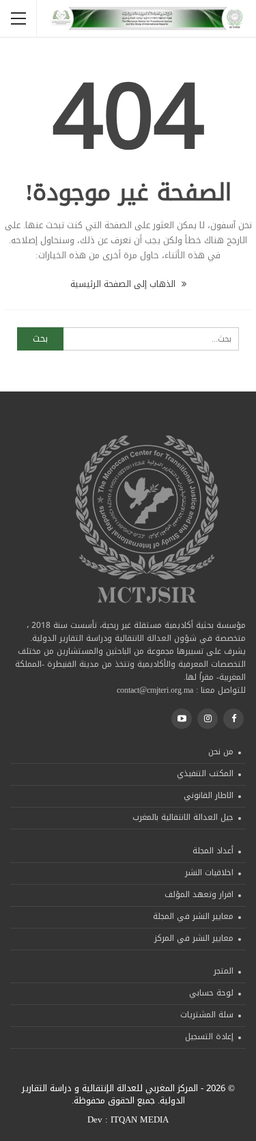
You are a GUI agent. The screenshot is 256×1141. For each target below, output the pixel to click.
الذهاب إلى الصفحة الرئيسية (124, 283)
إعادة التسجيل (209, 1036)
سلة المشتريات (206, 1014)
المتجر (223, 970)
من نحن (220, 751)
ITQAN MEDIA (140, 1119)
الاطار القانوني (208, 795)
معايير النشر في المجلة (193, 916)
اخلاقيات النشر (209, 872)
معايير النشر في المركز (193, 938)
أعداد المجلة (213, 850)
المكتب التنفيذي (205, 773)
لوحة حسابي (211, 992)
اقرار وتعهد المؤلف (199, 894)
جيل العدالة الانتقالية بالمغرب (182, 817)
